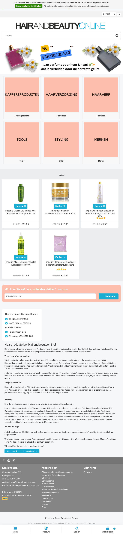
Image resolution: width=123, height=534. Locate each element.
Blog (44, 507)
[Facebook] (4, 460)
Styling (61, 161)
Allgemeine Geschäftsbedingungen (57, 472)
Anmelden (88, 472)
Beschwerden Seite (50, 492)
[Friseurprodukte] (22, 95)
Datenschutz (47, 498)
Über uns (11, 451)
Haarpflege (61, 116)
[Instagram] (14, 460)
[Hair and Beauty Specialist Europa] (60, 24)
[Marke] (101, 139)
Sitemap (45, 504)
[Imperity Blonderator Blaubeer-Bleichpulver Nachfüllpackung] (60, 243)
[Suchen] (117, 36)
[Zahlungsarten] (5, 499)
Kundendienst (29, 451)
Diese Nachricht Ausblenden (28, 6)
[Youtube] (9, 460)
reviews (92, 523)
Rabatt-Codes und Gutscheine (55, 489)
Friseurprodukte (22, 116)
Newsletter (46, 495)
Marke (101, 161)
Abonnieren (110, 296)
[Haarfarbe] (101, 95)
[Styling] (61, 139)
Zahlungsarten (48, 481)
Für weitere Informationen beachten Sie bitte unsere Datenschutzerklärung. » (76, 6)
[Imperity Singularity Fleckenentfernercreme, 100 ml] (60, 192)
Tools (22, 161)
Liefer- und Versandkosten (53, 475)
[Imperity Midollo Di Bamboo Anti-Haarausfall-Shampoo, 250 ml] (21, 192)
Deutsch (106, 14)
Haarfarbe (101, 116)
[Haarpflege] (61, 95)
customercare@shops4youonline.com (18, 482)
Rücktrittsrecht (48, 487)
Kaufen (19, 206)
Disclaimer (46, 501)
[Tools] (22, 139)
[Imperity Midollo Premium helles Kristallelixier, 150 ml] (21, 243)
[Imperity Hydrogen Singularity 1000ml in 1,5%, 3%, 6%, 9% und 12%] (100, 192)
